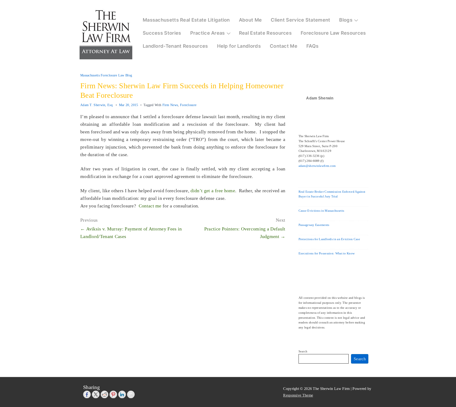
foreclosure (188, 105)
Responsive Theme (298, 395)
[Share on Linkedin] (122, 394)
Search (303, 351)
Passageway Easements (314, 225)
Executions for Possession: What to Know (327, 253)
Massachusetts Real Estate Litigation (186, 20)
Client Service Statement (300, 20)
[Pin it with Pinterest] (113, 394)
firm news (170, 105)
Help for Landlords (239, 46)
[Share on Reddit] (104, 394)
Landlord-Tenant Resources (175, 46)
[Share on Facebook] (87, 394)
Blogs (345, 20)
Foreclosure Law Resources (333, 33)
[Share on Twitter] (96, 394)
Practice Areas (207, 33)
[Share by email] (131, 394)
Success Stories (162, 33)
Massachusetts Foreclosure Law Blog (106, 75)
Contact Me (283, 46)
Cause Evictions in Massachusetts (321, 210)
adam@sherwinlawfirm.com (317, 166)
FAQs (312, 46)
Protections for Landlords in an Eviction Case (329, 239)
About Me (250, 20)
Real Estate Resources (265, 33)
